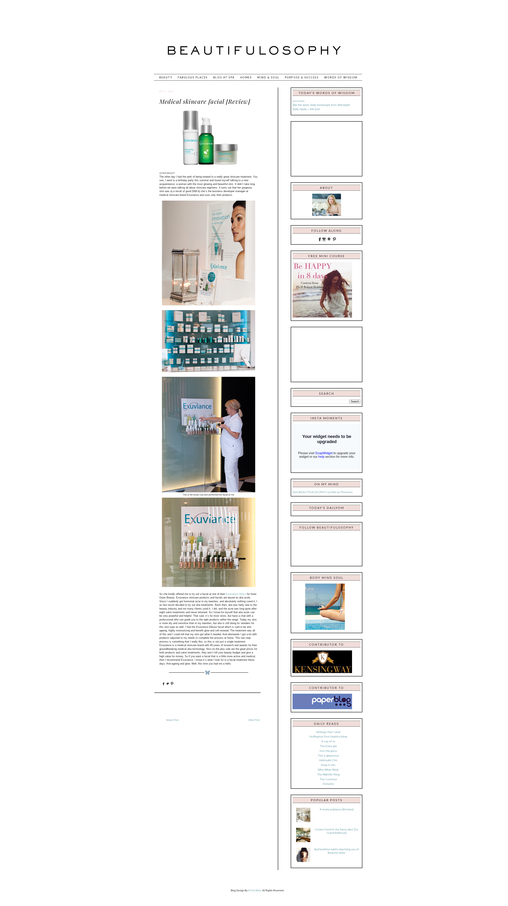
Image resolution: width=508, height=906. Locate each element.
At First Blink (254, 890)
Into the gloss (328, 750)
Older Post (254, 720)
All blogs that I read (328, 732)
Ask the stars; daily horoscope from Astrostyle (321, 105)
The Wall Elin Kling (328, 774)
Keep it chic (328, 765)
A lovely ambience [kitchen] (336, 809)
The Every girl (328, 746)
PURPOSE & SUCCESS (302, 77)
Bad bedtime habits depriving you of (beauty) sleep (336, 850)
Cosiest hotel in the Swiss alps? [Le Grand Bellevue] (336, 831)
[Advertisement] (241, 17)
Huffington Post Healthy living (328, 736)
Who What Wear (328, 769)
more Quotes (298, 100)
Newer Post (172, 720)
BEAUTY (165, 77)
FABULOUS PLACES (193, 77)
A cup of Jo (328, 741)
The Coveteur (328, 779)
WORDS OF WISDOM (341, 77)
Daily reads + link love (306, 109)
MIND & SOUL (268, 77)
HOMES (246, 77)
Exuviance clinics (236, 593)
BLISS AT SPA (224, 77)
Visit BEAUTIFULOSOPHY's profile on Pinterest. (322, 492)
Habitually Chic (328, 760)
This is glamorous (328, 755)
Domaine (328, 783)
